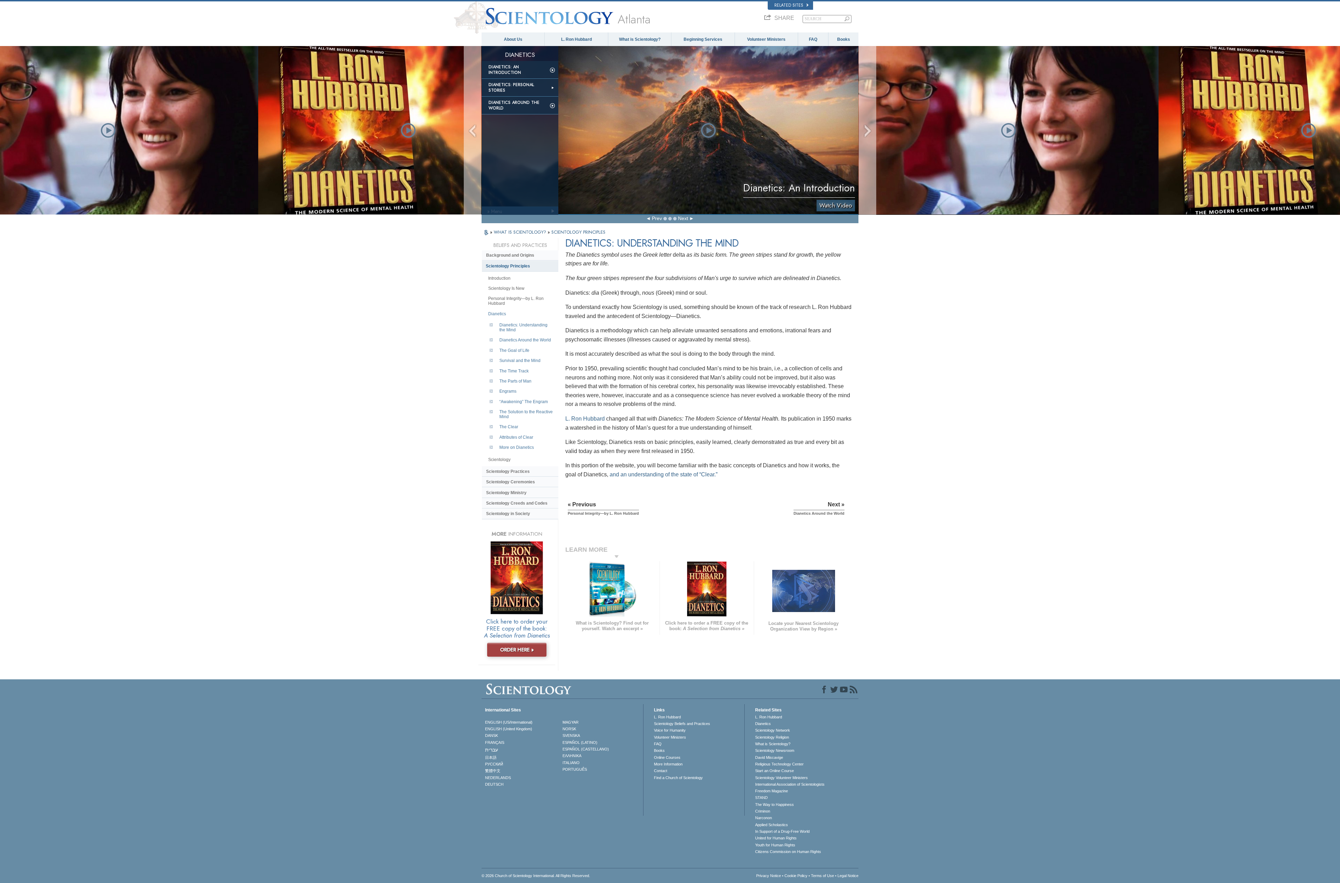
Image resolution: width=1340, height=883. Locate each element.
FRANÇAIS (494, 742)
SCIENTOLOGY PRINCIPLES (578, 232)
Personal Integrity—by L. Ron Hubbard (516, 301)
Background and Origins (510, 255)
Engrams (507, 391)
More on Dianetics (516, 447)
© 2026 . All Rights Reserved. (536, 876)
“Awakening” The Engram (523, 401)
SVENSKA (571, 735)
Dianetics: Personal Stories (511, 87)
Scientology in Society (508, 513)
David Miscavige (769, 757)
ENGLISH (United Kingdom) (508, 729)
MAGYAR (571, 722)
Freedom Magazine (771, 791)
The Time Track (514, 371)
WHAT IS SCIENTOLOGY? (521, 232)
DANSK (491, 735)
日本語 (491, 757)
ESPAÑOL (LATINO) (580, 742)
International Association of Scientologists (790, 784)
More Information (668, 764)
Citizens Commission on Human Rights (788, 852)
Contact (660, 771)
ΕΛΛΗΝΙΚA (572, 756)
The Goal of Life (514, 350)
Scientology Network (772, 730)
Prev (657, 218)
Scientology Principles (508, 266)
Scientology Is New (506, 288)
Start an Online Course (774, 771)
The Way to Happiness (774, 804)
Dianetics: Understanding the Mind (523, 327)
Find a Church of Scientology (678, 778)
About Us (513, 39)
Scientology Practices (508, 471)
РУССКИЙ (494, 764)
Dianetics (497, 313)
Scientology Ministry (506, 492)
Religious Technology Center (779, 764)
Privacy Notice (768, 876)
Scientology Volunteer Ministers (781, 778)
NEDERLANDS (498, 778)
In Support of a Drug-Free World (782, 831)
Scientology (499, 459)
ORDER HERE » (517, 649)
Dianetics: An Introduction (505, 70)
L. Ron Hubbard (576, 39)
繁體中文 (492, 771)
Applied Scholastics (771, 825)
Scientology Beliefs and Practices (682, 724)
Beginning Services (703, 39)
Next (683, 218)
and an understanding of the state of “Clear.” (663, 474)
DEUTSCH (494, 784)
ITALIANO (571, 763)
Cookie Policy (795, 876)
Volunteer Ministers (766, 39)
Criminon (762, 811)
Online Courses (667, 757)
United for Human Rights (776, 838)
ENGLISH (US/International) (509, 722)
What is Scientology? (640, 39)
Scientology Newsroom (774, 750)
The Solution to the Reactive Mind (526, 414)
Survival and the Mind (520, 360)
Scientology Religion (772, 737)
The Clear (508, 426)
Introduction (499, 278)
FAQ (813, 39)
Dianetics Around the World (514, 105)
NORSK (569, 729)
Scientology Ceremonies (510, 482)
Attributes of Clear (516, 437)
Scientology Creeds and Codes (517, 503)
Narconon (763, 818)
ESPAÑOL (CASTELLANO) (586, 749)
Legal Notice (848, 876)
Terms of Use (822, 876)
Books (843, 39)
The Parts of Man (515, 381)
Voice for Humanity (670, 730)
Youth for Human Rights (775, 845)
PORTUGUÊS (575, 769)
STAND (761, 797)
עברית (491, 750)
